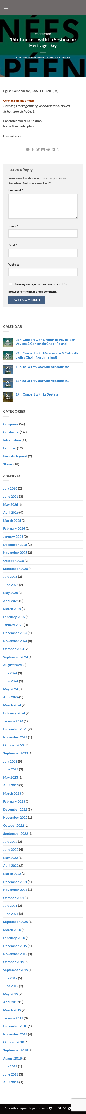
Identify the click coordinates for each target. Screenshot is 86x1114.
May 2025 (10, 593)
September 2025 (15, 568)
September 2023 (15, 753)
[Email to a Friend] (43, 150)
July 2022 (10, 841)
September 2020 (15, 922)
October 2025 (13, 561)
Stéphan (64, 57)
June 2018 (10, 1074)
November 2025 (15, 552)
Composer (11, 424)
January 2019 (13, 1018)
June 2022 (10, 849)
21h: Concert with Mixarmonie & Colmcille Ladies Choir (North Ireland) (47, 355)
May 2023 (10, 777)
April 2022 (11, 865)
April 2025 (11, 601)
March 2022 (12, 873)
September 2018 (15, 1050)
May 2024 (10, 689)
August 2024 (12, 665)
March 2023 (12, 793)
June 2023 (10, 769)
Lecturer (9, 448)
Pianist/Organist (15, 456)
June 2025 (10, 585)
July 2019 (10, 978)
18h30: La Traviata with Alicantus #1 (42, 380)
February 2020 (14, 938)
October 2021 (13, 898)
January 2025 (13, 625)
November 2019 (15, 954)
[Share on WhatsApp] (27, 150)
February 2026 (14, 528)
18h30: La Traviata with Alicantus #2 (42, 367)
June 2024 (10, 681)
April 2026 (11, 512)
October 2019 (13, 962)
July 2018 (10, 1066)
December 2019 (15, 946)
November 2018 (15, 1034)
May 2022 (10, 857)
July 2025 (10, 577)
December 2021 (15, 882)
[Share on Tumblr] (58, 150)
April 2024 (11, 697)
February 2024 (14, 713)
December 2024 (15, 633)
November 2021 (15, 889)
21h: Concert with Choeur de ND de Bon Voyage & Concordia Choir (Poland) (45, 341)
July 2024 (10, 673)
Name (13, 226)
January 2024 (13, 721)
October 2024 (13, 649)
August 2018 (12, 1058)
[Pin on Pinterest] (48, 150)
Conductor (43, 34)
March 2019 (12, 1010)
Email (13, 245)
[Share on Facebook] (32, 150)
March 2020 (12, 930)
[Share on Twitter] (37, 150)
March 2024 (12, 705)
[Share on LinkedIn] (53, 150)
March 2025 (12, 609)
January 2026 (13, 536)
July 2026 (10, 488)
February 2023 (14, 801)
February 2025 (14, 617)
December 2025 (15, 544)
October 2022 (13, 825)
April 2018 (11, 1082)
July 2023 (10, 761)
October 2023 (13, 745)
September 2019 (15, 970)
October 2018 (13, 1042)
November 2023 (15, 737)
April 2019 (11, 1002)
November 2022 (15, 817)
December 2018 (15, 1026)
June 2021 (10, 914)
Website (13, 264)
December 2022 (15, 809)
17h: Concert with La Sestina (37, 394)
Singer (8, 464)
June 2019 (10, 986)
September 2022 (15, 833)
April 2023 (11, 785)
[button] (5, 7)
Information (12, 440)
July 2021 (10, 906)
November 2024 (15, 641)
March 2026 (12, 520)
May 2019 (10, 994)
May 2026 (10, 504)
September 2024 (15, 657)
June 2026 (10, 496)
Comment (15, 190)
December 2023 (15, 729)
